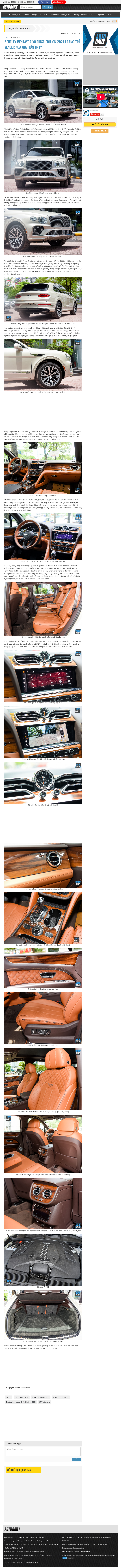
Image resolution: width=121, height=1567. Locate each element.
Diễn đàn (109, 15)
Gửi (76, 1459)
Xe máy (83, 15)
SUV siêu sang (44, 1402)
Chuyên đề (12, 28)
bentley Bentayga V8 (61, 1397)
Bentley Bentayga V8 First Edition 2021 (21, 1402)
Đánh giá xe (16, 15)
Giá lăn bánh (101, 131)
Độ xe (45, 15)
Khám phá (25, 28)
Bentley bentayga (21, 1397)
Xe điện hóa (99, 15)
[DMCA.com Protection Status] (68, 1558)
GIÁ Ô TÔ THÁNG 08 (100, 124)
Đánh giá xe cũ (36, 15)
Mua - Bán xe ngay (12, 21)
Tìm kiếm (47, 7)
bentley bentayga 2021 (40, 1397)
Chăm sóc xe (54, 15)
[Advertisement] (43, 411)
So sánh (26, 15)
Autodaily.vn (45, 2)
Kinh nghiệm (65, 15)
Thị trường (75, 15)
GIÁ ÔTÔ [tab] (99, 119)
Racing (91, 15)
